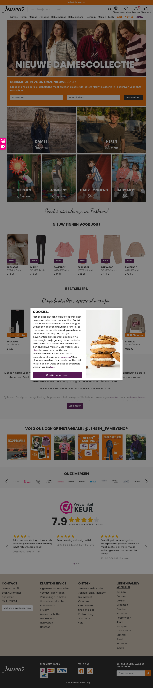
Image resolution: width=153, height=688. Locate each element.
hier (35, 350)
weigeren (65, 357)
